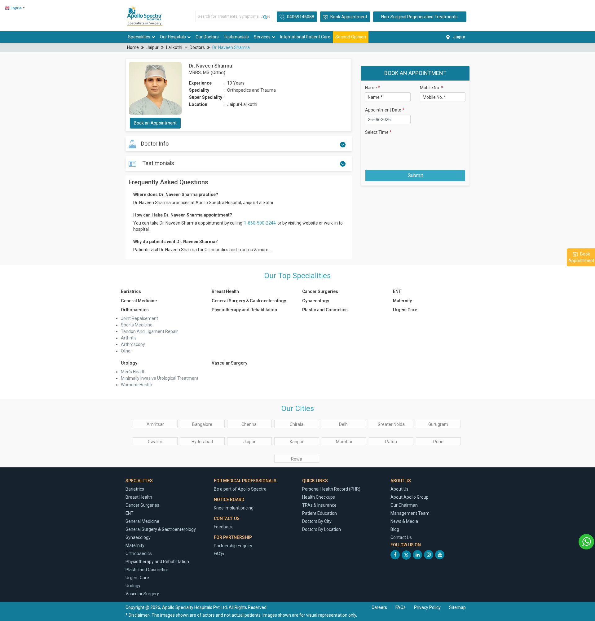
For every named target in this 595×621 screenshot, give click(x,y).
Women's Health (136, 384)
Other (126, 350)
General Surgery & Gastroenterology (249, 300)
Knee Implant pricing (233, 507)
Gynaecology (315, 300)
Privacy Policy (428, 607)
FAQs (219, 553)
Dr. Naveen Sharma (231, 47)
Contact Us (401, 537)
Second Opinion (350, 36)
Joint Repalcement (139, 318)
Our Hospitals (173, 36)
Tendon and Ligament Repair (149, 331)
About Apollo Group (409, 497)
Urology (129, 363)
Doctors (197, 47)
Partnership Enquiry (233, 545)
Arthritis (129, 337)
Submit (415, 175)
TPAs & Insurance (319, 505)
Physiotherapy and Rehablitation (244, 309)
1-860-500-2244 (260, 223)
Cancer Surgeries (320, 291)
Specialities (139, 36)
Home (133, 47)
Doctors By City (317, 521)
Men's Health (133, 371)
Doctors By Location (321, 529)
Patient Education (319, 513)
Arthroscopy (133, 344)
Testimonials (236, 36)
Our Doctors (207, 36)
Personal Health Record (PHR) (331, 489)
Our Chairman (404, 505)
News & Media (404, 521)
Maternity (402, 300)
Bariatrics (131, 291)
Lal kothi (174, 47)
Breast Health (225, 291)
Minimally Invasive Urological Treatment (159, 378)
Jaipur (152, 47)
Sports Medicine (136, 324)
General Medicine (139, 300)
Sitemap (457, 607)
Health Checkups (318, 497)
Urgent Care (405, 309)
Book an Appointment (155, 122)
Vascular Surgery (229, 363)
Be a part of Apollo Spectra (240, 489)
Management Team (410, 513)
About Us (399, 489)
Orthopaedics (135, 309)
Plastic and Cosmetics (325, 309)
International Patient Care (305, 36)
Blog (394, 529)
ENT (397, 291)
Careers (379, 607)
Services (262, 36)
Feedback (223, 526)
